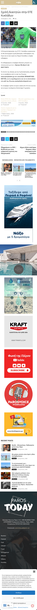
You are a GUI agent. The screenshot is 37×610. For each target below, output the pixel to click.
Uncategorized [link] (5, 552)
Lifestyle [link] (14, 449)
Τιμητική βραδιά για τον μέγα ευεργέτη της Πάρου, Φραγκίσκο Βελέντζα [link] (22, 484)
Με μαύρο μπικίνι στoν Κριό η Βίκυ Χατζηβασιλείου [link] (17, 174)
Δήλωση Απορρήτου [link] (23, 607)
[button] (34, 572)
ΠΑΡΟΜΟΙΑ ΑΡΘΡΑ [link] (7, 160)
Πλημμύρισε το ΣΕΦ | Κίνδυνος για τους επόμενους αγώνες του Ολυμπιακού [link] (9, 150)
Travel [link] (2, 549)
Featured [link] (3, 539)
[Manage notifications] (32, 605)
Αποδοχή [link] (18, 592)
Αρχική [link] (2, 6)
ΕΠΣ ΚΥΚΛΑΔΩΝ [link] (23, 132)
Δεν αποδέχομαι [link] (18, 598)
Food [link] (2, 542)
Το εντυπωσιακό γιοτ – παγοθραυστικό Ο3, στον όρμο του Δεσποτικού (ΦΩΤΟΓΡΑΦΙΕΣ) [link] (30, 175)
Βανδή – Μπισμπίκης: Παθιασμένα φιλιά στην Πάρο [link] (6, 174)
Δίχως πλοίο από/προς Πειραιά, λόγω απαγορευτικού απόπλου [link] (28, 150)
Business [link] (3, 535)
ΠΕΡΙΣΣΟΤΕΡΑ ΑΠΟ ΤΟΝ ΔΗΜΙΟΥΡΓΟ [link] (24, 160)
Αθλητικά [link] (14, 479)
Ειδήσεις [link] (3, 559)
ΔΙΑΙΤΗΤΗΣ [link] (9, 132)
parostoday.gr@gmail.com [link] (22, 528)
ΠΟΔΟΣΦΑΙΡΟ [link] (31, 132)
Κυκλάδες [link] (8, 6)
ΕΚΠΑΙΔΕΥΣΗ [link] (16, 132)
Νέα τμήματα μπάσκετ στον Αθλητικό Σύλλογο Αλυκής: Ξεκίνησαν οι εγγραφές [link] (21, 475)
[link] (34, 2)
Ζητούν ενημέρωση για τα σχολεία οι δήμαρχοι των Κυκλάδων (8, 109)
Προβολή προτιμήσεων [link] (18, 603)
